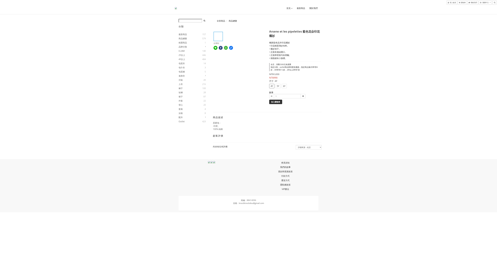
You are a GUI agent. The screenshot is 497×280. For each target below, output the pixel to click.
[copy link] (231, 48)
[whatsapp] (226, 48)
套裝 (181, 109)
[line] (215, 48)
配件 (181, 117)
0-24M (182, 51)
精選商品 (183, 42)
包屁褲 (182, 71)
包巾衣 (182, 67)
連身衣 (182, 75)
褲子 (181, 88)
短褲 (181, 92)
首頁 (288, 8)
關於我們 (313, 8)
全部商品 (221, 20)
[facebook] (221, 48)
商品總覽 (183, 38)
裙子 (181, 96)
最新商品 (301, 8)
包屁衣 (182, 63)
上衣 (181, 84)
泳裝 (181, 113)
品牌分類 (183, 46)
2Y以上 (182, 55)
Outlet (182, 121)
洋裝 (181, 80)
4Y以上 (182, 59)
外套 (181, 100)
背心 (181, 104)
